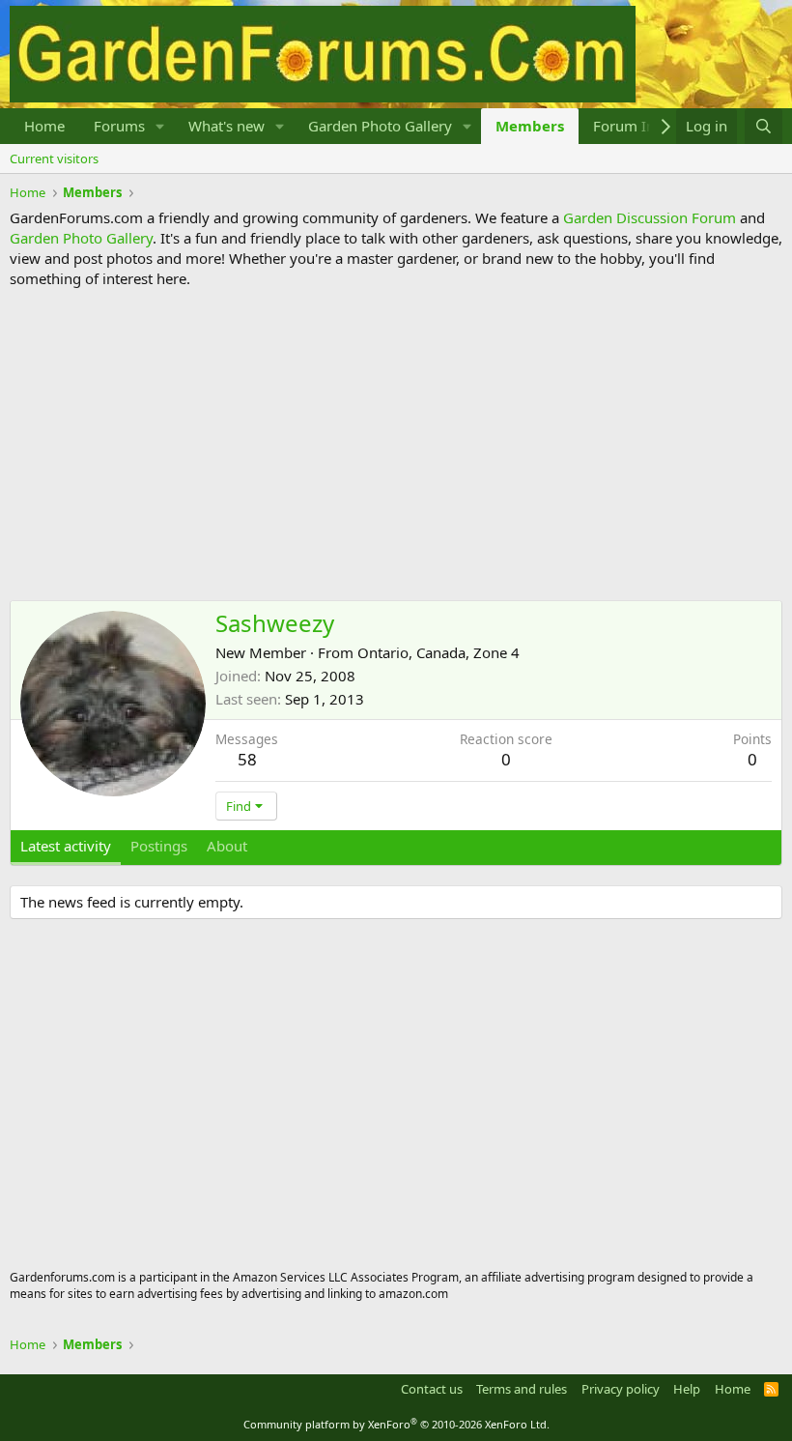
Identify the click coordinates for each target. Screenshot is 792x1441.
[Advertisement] (396, 444)
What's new (226, 125)
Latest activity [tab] (65, 845)
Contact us (432, 1389)
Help (686, 1389)
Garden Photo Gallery (380, 125)
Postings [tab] (158, 845)
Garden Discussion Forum (649, 217)
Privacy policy (620, 1389)
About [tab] (227, 845)
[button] (160, 126)
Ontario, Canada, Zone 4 (438, 652)
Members (529, 125)
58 (247, 759)
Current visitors (54, 158)
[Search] (763, 126)
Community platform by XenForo (396, 1424)
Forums (119, 125)
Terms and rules (521, 1389)
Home (44, 125)
